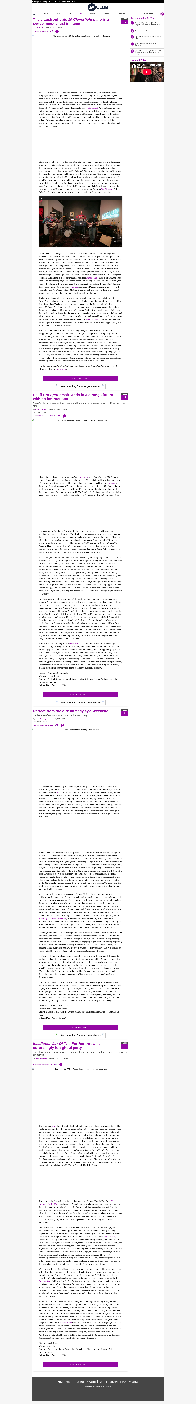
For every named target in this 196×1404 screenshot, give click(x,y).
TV (69, 14)
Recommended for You (142, 18)
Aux (134, 14)
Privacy (123, 1381)
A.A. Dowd (39, 28)
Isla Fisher (49, 725)
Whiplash (74, 287)
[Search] (34, 14)
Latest (45, 14)
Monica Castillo (40, 409)
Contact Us (133, 1381)
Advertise (80, 1381)
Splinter (58, 1)
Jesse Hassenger (41, 719)
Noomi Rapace (50, 416)
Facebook (103, 1381)
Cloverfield (93, 108)
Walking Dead (92, 319)
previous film (109, 1236)
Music (92, 14)
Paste (34, 1)
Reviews (40, 31)
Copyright (113, 1381)
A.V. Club (42, 1)
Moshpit (75, 1)
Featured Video (138, 60)
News (58, 14)
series (53, 1126)
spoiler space (60, 369)
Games (106, 14)
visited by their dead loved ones (52, 918)
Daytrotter (66, 1)
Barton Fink (91, 278)
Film (80, 14)
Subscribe (121, 14)
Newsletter (148, 14)
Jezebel (50, 1)
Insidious (48, 1064)
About (60, 1381)
